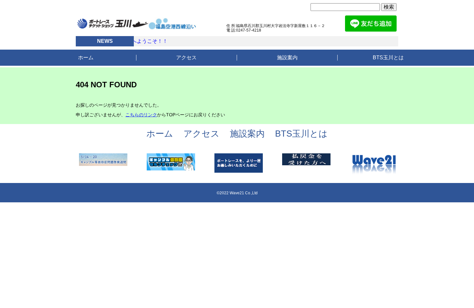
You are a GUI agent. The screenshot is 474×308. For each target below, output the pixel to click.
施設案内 (287, 57)
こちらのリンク (141, 114)
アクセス (186, 57)
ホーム (86, 57)
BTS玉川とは (388, 57)
